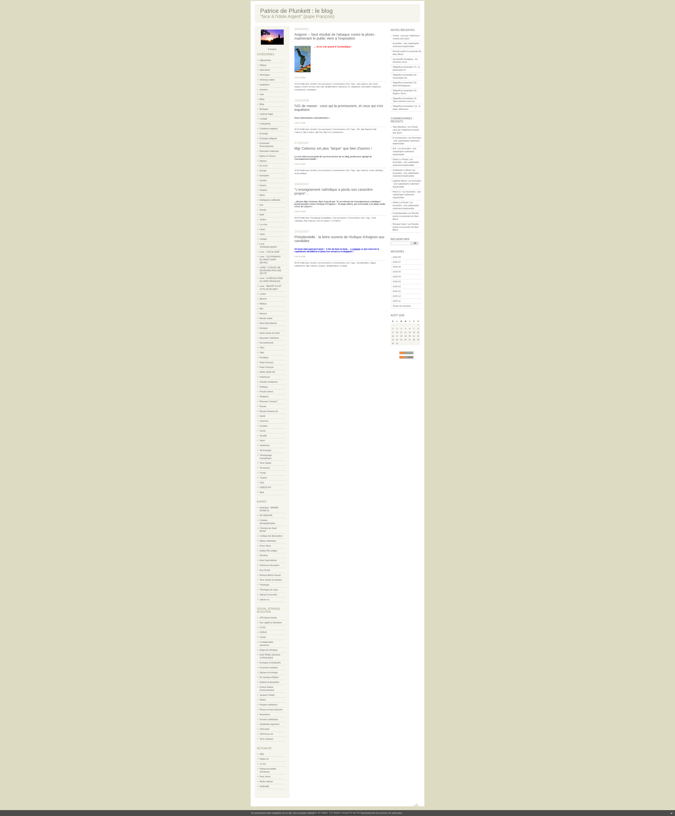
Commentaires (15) (341, 170)
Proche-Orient (266, 391)
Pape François (267, 362)
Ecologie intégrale (268, 138)
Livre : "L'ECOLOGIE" (270, 252)
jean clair (320, 87)
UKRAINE (264, 786)
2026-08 (397, 257)
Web (262, 492)
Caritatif (263, 119)
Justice (263, 219)
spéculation (366, 87)
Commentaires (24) (356, 218)
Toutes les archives (402, 306)
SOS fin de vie (266, 734)
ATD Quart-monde (268, 617)
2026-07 (397, 262)
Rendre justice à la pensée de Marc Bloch (406, 216)
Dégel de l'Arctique (269, 650)
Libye (262, 234)
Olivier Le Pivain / (401, 159)
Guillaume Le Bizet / (402, 170)
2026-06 (397, 267)
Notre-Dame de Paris (270, 333)
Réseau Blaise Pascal (270, 575)
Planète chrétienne (269, 382)
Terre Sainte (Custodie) (271, 580)
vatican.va (264, 599)
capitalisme (355, 87)
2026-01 (397, 291)
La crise (263, 224)
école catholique (376, 170)
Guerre (263, 185)
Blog (262, 104)
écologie (343, 266)
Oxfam (263, 700)
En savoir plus (395, 813)
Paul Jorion (265, 776)
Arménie (264, 89)
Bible (262, 99)
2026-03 (397, 281)
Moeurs (263, 313)
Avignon (322, 266)
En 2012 (264, 166)
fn (349, 87)
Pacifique (264, 357)
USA (262, 482)
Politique (264, 387)
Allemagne (265, 75)
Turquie (263, 478)
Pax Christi (265, 570)
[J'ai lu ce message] (671, 813)
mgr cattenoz (362, 84)
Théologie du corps (269, 590)
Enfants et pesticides (269, 682)
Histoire (263, 190)
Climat (263, 637)
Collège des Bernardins (271, 536)
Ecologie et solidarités (270, 662)
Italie (262, 214)
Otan (262, 352)
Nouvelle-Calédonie (269, 338)
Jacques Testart (267, 695)
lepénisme (343, 87)
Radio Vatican (266, 781)
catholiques (311, 90)
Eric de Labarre (323, 221)
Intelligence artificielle (270, 200)
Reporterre (265, 714)
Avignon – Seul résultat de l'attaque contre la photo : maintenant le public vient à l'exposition (335, 36)
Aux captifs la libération (271, 622)
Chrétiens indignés (269, 128)
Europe (263, 170)
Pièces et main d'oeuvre (271, 709)
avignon (297, 87)
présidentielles (363, 263)
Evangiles (264, 175)
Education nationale (269, 151)
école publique (300, 173)
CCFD (263, 627)
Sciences (264, 421)
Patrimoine (265, 377)
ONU (262, 347)
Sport (262, 440)
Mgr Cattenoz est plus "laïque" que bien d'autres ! (333, 148)
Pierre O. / (397, 192)
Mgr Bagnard (366, 129)
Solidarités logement (269, 724)
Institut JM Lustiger (268, 551)
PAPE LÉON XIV (267, 372)
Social (263, 431)
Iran (261, 205)
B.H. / (395, 148)
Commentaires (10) (341, 263)
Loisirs (263, 294)
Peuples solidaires (268, 704)
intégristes (376, 87)
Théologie (264, 585)
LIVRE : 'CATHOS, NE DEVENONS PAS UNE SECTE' (270, 270)
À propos (272, 49)
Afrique (263, 65)
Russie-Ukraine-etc (269, 411)
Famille (263, 180)
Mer (261, 308)
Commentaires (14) (341, 129)
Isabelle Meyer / (400, 181)
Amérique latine (267, 80)
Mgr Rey (319, 132)
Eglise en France (268, 156)
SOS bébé (264, 729)
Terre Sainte (265, 463)
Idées (262, 195)
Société (263, 436)
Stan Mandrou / (400, 127)
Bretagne (264, 109)
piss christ (373, 84)
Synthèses (265, 445)
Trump (263, 473)
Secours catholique (269, 719)
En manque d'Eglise (269, 677)
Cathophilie (265, 124)
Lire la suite (300, 77)
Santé (262, 416)
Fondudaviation (400, 213)
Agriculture (265, 70)
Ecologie (264, 133)
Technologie (265, 450)
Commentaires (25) (341, 84)
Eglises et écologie (269, 672)
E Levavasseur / (400, 138)
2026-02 (397, 286)
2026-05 (397, 272)
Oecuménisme (267, 343)
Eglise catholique (268, 541)
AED (262, 754)
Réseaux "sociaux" (269, 401)
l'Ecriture (264, 555)
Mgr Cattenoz (362, 170)
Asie (262, 94)
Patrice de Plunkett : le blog (296, 11)
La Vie (263, 764)
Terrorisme (265, 468)
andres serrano (308, 87)
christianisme (300, 90)
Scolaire (264, 426)
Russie (263, 406)
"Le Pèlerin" (336, 221)
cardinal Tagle (266, 114)
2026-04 (397, 276)
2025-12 (397, 296)
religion (373, 263)
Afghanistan (265, 60)
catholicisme (299, 266)
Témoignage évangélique (320, 218)
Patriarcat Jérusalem (269, 565)
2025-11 (397, 301)
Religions (264, 396)
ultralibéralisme (331, 87)
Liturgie (263, 239)
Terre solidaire (266, 739)
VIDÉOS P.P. (265, 487)
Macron (263, 299)
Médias (263, 304)
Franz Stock (265, 546)
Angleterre (265, 84)
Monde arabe (266, 318)
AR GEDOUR (266, 515)
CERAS (263, 632)
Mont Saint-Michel (268, 323)
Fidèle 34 (264, 759)
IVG (358, 129)
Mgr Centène (308, 132)
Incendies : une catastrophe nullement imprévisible (407, 141)
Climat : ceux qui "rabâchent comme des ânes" (406, 130)
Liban (262, 229)
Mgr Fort (327, 132)
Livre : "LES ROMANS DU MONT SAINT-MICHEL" (270, 259)
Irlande (263, 210)
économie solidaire (269, 667)
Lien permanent (324, 84)
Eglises (263, 161)
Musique (264, 328)
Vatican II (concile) (268, 594)
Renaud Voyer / (400, 224)
